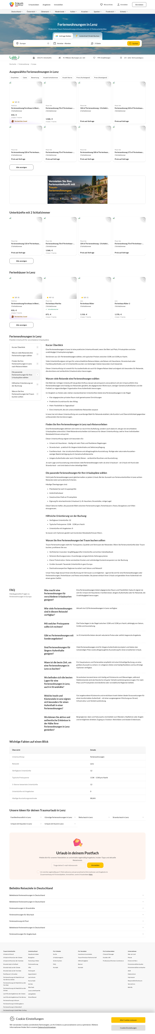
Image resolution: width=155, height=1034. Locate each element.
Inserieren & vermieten (85, 954)
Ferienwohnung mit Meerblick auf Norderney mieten (13, 978)
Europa (33, 64)
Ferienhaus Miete (33, 961)
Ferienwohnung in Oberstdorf (12, 1007)
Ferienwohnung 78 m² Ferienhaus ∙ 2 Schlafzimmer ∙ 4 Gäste (69, 108)
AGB (129, 971)
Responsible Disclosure (135, 981)
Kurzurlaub (31, 981)
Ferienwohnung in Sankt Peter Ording (14, 1010)
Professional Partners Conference (113, 961)
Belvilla (130, 987)
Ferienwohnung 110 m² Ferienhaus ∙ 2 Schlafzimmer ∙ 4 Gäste (35, 243)
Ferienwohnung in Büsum (11, 1000)
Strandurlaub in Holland (10, 964)
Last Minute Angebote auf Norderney (14, 997)
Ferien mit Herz (132, 961)
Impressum (131, 977)
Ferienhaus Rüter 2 (122, 303)
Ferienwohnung (24, 64)
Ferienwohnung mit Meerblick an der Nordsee (14, 984)
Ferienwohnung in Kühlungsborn (13, 1004)
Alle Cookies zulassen (128, 1020)
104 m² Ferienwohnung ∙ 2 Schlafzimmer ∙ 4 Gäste (99, 108)
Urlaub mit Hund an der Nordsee (13, 961)
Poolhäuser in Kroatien (10, 974)
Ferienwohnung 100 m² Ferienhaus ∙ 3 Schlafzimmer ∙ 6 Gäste (104, 152)
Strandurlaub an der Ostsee (11, 967)
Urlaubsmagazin (58, 957)
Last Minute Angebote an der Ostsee (14, 994)
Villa (29, 967)
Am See (30, 984)
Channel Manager (108, 954)
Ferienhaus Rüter (87, 303)
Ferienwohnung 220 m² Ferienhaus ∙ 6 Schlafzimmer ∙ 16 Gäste (36, 152)
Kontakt (55, 967)
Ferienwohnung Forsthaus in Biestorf (26, 108)
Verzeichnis (131, 984)
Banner (80, 964)
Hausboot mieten (33, 954)
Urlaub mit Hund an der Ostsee (12, 957)
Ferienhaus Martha (53, 303)
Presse (130, 957)
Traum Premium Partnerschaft (87, 957)
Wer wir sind (132, 954)
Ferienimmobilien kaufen (135, 964)
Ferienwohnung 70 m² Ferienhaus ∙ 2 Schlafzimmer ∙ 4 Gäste (69, 152)
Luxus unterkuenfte (34, 990)
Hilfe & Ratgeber (83, 961)
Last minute (31, 977)
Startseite (12, 64)
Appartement (32, 974)
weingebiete (32, 994)
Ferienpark (31, 971)
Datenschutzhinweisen (47, 1027)
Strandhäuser (32, 997)
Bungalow (31, 957)
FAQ (54, 964)
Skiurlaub (31, 987)
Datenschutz (132, 974)
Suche (55, 954)
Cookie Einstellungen (128, 1028)
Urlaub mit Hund (8, 954)
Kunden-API (107, 957)
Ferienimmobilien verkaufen (136, 967)
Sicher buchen (57, 961)
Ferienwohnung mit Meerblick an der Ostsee (14, 989)
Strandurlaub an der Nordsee (12, 971)
